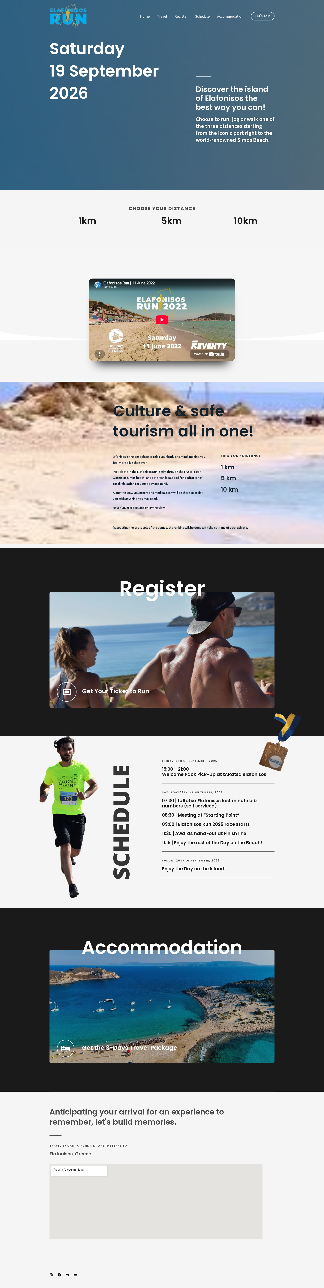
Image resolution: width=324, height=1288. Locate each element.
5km (171, 221)
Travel (162, 16)
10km (245, 221)
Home (145, 16)
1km (87, 221)
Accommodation (230, 16)
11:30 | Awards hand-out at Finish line (204, 833)
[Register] (67, 1275)
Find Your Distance (241, 456)
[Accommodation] (75, 1275)
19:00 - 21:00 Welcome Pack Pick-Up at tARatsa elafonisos (214, 772)
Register (181, 16)
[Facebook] (59, 1275)
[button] (262, 16)
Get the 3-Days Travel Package (129, 1047)
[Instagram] (51, 1275)
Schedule (202, 16)
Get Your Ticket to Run (115, 691)
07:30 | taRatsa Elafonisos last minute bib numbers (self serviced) (209, 803)
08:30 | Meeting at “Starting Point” (200, 815)
